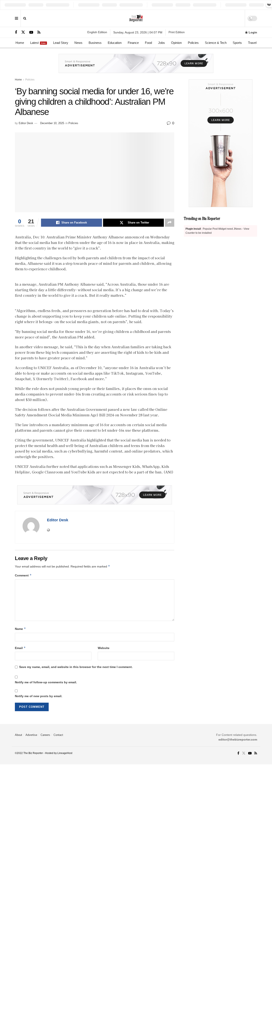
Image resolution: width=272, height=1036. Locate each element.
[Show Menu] (16, 18)
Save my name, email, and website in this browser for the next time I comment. (76, 667)
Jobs (161, 42)
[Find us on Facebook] (16, 32)
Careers (45, 735)
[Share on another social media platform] (169, 223)
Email (20, 648)
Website (103, 648)
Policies (193, 42)
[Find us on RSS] (38, 32)
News (78, 42)
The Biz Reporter (33, 753)
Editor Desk (26, 123)
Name (20, 629)
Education (115, 42)
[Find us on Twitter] (23, 32)
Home (20, 42)
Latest (38, 42)
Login (252, 32)
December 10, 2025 (52, 123)
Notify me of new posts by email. (38, 696)
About (18, 735)
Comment (23, 575)
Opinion (176, 42)
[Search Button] (24, 18)
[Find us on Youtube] (31, 32)
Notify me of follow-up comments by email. (46, 682)
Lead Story (60, 42)
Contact (58, 735)
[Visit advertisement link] (136, 66)
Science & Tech (216, 42)
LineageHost (64, 753)
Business (95, 42)
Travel (252, 42)
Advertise (31, 735)
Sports (237, 42)
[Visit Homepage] (136, 18)
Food (148, 42)
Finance (133, 42)
